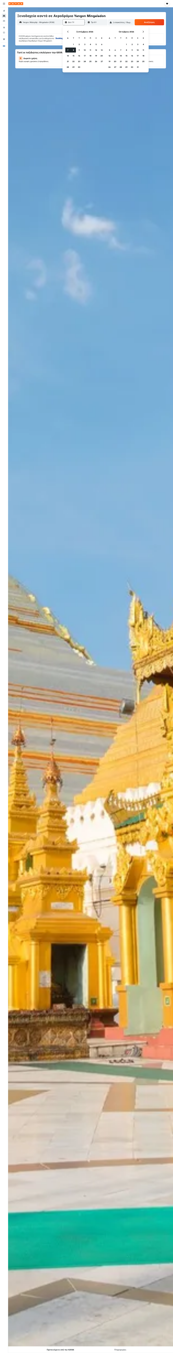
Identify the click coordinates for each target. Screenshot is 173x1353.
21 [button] (68, 61)
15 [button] (73, 56)
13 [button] (102, 50)
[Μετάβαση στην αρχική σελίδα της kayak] (15, 3)
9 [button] (79, 50)
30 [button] (79, 67)
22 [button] (73, 61)
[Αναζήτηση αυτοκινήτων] (4, 20)
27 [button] (102, 61)
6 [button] (101, 44)
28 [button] (68, 67)
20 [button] (102, 56)
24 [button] (85, 61)
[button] (4, 3)
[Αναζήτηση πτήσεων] (4, 11)
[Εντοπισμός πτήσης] (4, 32)
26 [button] (96, 61)
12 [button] (96, 50)
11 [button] (90, 50)
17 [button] (85, 56)
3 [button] (84, 44)
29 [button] (73, 67)
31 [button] (138, 67)
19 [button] (96, 56)
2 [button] (79, 44)
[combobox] (42, 22)
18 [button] (90, 56)
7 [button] (67, 50)
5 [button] (96, 44)
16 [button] (79, 56)
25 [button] (90, 61)
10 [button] (85, 50)
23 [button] (79, 61)
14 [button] (68, 56)
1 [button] (73, 44)
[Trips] (4, 39)
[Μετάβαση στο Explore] (4, 27)
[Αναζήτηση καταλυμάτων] (4, 15)
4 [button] (90, 44)
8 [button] (73, 50)
